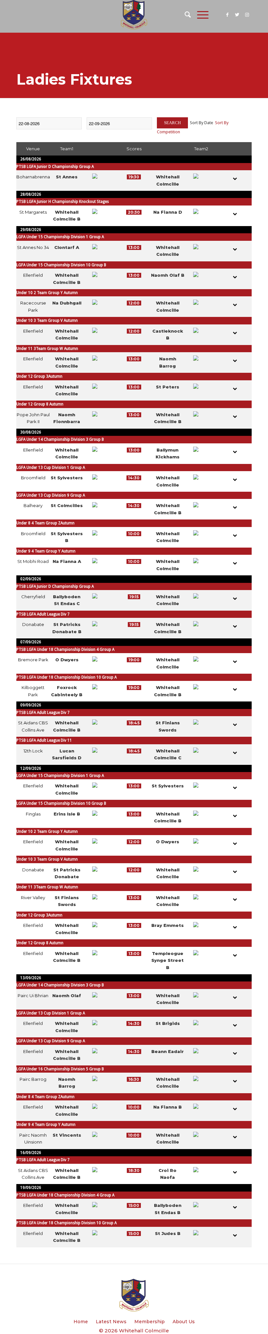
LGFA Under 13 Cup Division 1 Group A (50, 467)
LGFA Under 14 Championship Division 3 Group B (60, 439)
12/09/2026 (30, 768)
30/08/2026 (30, 432)
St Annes (66, 176)
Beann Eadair (167, 1051)
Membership (149, 1322)
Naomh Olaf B (167, 275)
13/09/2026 (30, 978)
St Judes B (167, 1233)
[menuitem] (184, 14)
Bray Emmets (167, 925)
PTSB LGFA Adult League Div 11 (44, 740)
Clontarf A (66, 247)
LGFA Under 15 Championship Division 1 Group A (60, 237)
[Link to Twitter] (237, 15)
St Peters (167, 386)
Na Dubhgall (66, 302)
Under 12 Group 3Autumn (39, 376)
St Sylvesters (67, 477)
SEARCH (172, 123)
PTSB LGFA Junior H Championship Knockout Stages (62, 201)
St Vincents (67, 1135)
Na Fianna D (167, 212)
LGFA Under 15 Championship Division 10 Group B (61, 265)
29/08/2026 (30, 229)
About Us (184, 1322)
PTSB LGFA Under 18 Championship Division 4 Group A (65, 649)
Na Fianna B (167, 1107)
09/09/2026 (30, 705)
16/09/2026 (30, 1152)
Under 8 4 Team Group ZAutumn (45, 523)
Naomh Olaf (66, 995)
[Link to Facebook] (227, 15)
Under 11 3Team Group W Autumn (47, 348)
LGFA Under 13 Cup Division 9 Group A (50, 495)
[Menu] (200, 14)
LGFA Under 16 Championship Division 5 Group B (60, 1069)
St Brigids (168, 1023)
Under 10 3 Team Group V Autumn (47, 320)
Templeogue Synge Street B (167, 960)
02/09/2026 (30, 579)
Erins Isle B (67, 813)
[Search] (184, 14)
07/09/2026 (30, 642)
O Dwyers (66, 659)
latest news (111, 1322)
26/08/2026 (30, 159)
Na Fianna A (67, 561)
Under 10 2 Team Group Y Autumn (47, 292)
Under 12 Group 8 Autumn (39, 404)
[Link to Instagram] (247, 15)
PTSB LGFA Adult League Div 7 (43, 614)
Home (81, 1322)
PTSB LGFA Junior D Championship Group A (55, 166)
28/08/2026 (30, 194)
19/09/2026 (30, 1187)
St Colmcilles (67, 505)
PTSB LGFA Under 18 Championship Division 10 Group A (66, 677)
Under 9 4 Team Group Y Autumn (45, 551)
